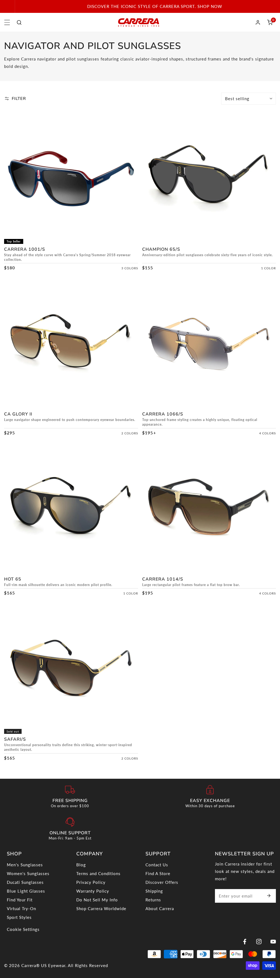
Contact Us (156, 864)
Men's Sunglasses (25, 864)
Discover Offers (161, 882)
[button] (270, 22)
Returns (153, 899)
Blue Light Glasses (26, 890)
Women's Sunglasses (28, 873)
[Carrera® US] (138, 22)
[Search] (19, 22)
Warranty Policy (92, 890)
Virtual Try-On (21, 908)
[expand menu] (7, 22)
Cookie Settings (23, 929)
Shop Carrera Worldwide (101, 908)
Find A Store (157, 873)
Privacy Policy (91, 882)
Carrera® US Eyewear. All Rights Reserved (64, 965)
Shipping (154, 890)
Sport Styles (19, 917)
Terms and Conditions (98, 873)
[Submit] (268, 895)
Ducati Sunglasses (25, 882)
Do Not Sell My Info (97, 899)
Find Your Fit (20, 899)
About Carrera (159, 908)
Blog (81, 864)
